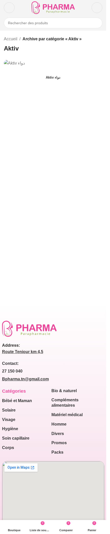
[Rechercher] (97, 23)
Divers (57, 433)
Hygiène (10, 429)
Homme (59, 424)
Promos (59, 443)
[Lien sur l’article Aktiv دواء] (53, 63)
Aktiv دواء (53, 77)
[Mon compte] (97, 8)
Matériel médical (67, 415)
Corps (8, 447)
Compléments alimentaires (65, 402)
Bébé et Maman (17, 401)
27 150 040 (12, 371)
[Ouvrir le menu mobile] (9, 8)
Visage (8, 419)
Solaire (9, 410)
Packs (57, 452)
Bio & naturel (64, 391)
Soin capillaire (15, 438)
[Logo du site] (53, 7)
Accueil (10, 39)
